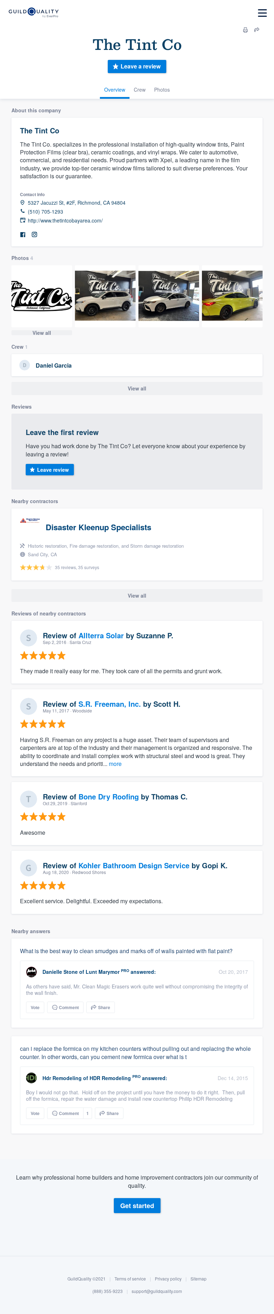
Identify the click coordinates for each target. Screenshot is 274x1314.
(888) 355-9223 (107, 1291)
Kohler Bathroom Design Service (133, 865)
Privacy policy (168, 1278)
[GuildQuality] (33, 13)
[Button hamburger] (262, 13)
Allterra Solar (101, 635)
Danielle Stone (60, 971)
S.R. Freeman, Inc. (109, 704)
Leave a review (141, 66)
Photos (162, 89)
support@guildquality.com (157, 1291)
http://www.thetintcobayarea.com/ (65, 221)
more (115, 764)
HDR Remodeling (110, 1078)
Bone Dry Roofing (108, 796)
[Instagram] (34, 235)
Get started (137, 1205)
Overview (114, 89)
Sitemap (199, 1278)
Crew (140, 89)
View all (41, 332)
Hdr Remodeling (62, 1078)
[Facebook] (23, 235)
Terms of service (130, 1278)
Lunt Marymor (103, 971)
